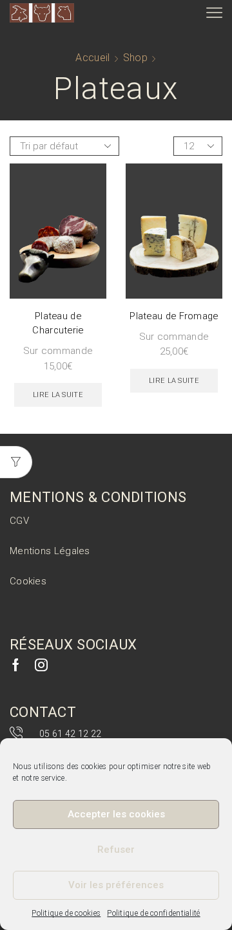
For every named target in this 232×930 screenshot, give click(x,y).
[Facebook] (16, 664)
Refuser (116, 849)
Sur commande (58, 351)
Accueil (92, 57)
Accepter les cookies (116, 814)
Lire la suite (58, 395)
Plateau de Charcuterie (57, 323)
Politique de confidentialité (153, 913)
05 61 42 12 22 (70, 734)
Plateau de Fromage (174, 316)
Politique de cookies (66, 913)
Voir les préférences (116, 885)
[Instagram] (41, 664)
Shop (135, 57)
